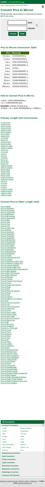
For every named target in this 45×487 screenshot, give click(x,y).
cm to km (4, 158)
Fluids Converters (9, 459)
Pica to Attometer (7, 250)
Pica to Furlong (6, 279)
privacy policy (24, 481)
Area (3, 434)
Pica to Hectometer (8, 242)
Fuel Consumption (8, 444)
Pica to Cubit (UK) (8, 308)
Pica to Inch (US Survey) (10, 318)
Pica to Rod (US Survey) (10, 291)
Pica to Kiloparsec (8, 254)
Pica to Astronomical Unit (10, 257)
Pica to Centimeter (8, 212)
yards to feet (5, 174)
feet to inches (6, 144)
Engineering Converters (11, 453)
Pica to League (6, 259)
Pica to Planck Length (9, 371)
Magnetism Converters (10, 469)
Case (22, 450)
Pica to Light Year (7, 228)
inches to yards (6, 189)
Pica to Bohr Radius (8, 375)
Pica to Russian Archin (9, 350)
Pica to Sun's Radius (9, 383)
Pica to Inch (5, 226)
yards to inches (6, 191)
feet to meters (6, 132)
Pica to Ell (5, 301)
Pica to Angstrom (7, 326)
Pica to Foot (5, 224)
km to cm (4, 160)
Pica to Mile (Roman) (9, 275)
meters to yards (6, 146)
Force (4, 439)
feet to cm (4, 140)
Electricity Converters (10, 466)
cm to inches (5, 122)
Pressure (23, 434)
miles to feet (5, 172)
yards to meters (6, 148)
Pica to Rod (5, 289)
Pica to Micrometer (8, 216)
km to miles (5, 134)
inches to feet (6, 142)
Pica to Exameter (7, 232)
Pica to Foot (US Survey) (10, 303)
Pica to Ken (5, 348)
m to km (4, 187)
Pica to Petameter (7, 234)
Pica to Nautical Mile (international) (14, 269)
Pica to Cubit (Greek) (9, 359)
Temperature (24, 431)
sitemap (34, 481)
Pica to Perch (6, 293)
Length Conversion (10, 5)
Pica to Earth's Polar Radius (11, 379)
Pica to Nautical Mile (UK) (11, 267)
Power (22, 436)
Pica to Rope (6, 287)
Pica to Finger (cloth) (9, 314)
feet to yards (5, 175)
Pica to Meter (6, 206)
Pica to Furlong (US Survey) (11, 281)
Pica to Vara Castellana (10, 357)
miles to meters (6, 168)
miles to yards (6, 195)
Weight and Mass (25, 428)
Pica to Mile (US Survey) (10, 273)
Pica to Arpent (6, 334)
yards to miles (6, 193)
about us (3, 481)
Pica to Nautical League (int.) (12, 263)
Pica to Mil (5, 322)
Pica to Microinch (7, 324)
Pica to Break (6, 230)
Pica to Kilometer (7, 208)
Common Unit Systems (11, 475)
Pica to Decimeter (7, 210)
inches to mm (6, 128)
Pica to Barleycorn (8, 320)
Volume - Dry (24, 447)
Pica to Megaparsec (8, 252)
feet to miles (5, 170)
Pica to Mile (5, 220)
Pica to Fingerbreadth (9, 369)
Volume (4, 431)
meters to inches (7, 179)
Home (2, 5)
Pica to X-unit (6, 330)
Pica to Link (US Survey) (10, 306)
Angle (22, 442)
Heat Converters (8, 456)
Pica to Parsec (6, 255)
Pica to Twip (5, 338)
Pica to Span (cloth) (8, 312)
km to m (4, 185)
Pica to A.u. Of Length (9, 328)
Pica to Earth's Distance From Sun (14, 381)
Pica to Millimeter (7, 214)
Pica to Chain (6, 283)
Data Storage (6, 447)
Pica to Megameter (8, 240)
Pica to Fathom (6, 297)
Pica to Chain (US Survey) (11, 285)
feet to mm (5, 164)
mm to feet (5, 162)
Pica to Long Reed (8, 361)
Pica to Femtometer (8, 248)
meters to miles (6, 166)
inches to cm (5, 124)
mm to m (4, 181)
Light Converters (8, 462)
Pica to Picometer (7, 246)
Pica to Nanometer (8, 218)
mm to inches (6, 126)
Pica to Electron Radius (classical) (14, 373)
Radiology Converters (10, 472)
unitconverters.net (25, 483)
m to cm (4, 156)
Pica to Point (5, 336)
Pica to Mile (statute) (8, 271)
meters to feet (6, 130)
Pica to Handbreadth (9, 367)
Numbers (23, 444)
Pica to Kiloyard (7, 277)
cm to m (4, 154)
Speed (4, 442)
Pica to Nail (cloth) (8, 316)
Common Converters (10, 425)
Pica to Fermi (6, 332)
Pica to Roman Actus (9, 352)
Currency (5, 450)
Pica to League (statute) (10, 265)
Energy (4, 436)
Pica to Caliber (6, 344)
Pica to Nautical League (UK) (12, 261)
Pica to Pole (5, 295)
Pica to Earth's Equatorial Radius (13, 377)
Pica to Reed (6, 363)
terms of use (13, 481)
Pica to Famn (6, 342)
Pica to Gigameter (8, 238)
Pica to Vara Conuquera (10, 356)
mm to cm (4, 150)
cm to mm (4, 152)
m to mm (4, 183)
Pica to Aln (5, 340)
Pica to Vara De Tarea (9, 354)
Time (22, 439)
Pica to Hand (6, 310)
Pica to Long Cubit (8, 365)
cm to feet (4, 138)
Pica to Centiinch (7, 346)
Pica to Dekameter (8, 244)
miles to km (5, 136)
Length (4, 428)
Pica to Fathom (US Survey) (11, 299)
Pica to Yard (5, 222)
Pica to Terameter (7, 236)
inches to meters (7, 177)
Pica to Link (5, 305)
